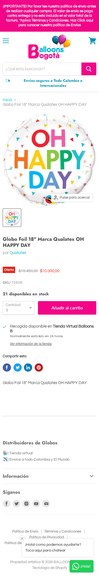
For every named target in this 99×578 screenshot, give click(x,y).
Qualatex (18, 253)
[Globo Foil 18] (12, 217)
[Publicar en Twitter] (17, 367)
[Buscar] (88, 69)
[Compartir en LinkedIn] (28, 367)
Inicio (7, 100)
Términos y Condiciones (62, 531)
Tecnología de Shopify (49, 568)
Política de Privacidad (46, 537)
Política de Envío (25, 531)
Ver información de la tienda (31, 344)
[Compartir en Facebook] (7, 367)
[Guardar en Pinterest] (39, 367)
